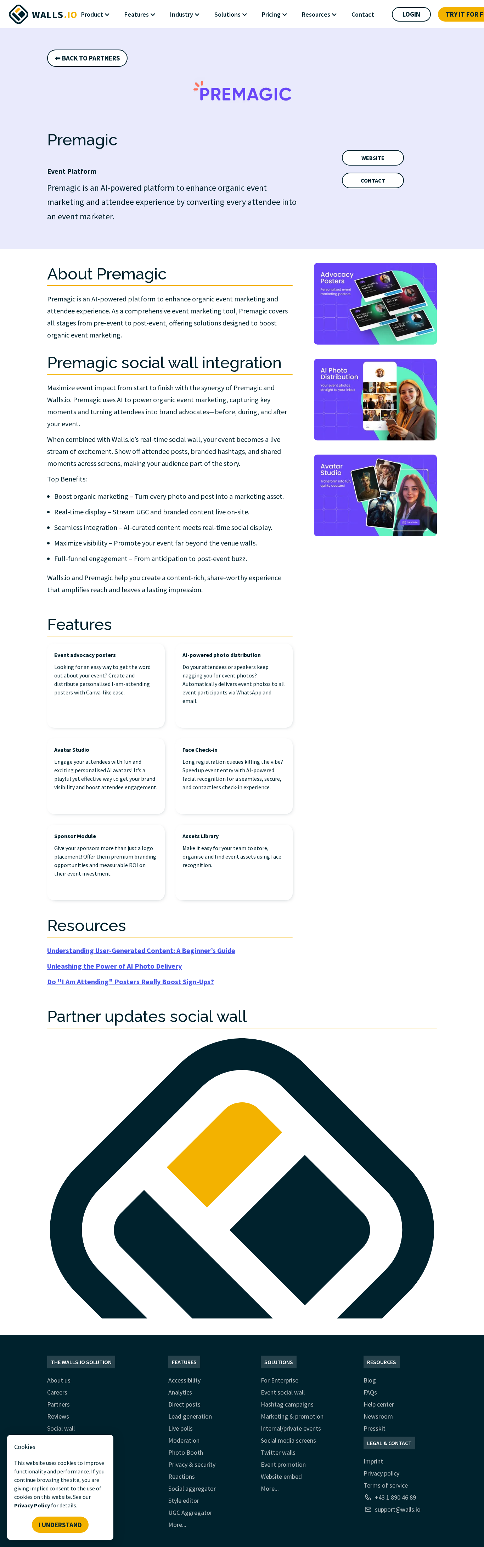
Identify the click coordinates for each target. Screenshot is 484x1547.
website (372, 157)
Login (411, 14)
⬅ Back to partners (87, 58)
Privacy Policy (32, 1505)
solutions (278, 1362)
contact (373, 180)
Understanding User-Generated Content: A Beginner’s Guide (141, 950)
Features (184, 1362)
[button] (99, 14)
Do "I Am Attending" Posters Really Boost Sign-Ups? (130, 981)
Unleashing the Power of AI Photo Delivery (114, 966)
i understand (60, 1524)
